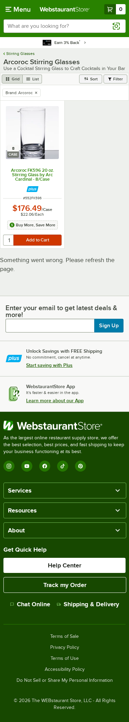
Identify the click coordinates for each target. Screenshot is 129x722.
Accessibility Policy (65, 669)
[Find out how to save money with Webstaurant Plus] (32, 189)
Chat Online (33, 604)
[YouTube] (26, 466)
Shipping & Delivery (91, 604)
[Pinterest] (80, 466)
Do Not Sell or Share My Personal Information (65, 680)
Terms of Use (65, 658)
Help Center (64, 565)
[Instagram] (8, 466)
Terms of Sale (64, 636)
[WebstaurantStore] (64, 425)
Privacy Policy (64, 647)
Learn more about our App (55, 400)
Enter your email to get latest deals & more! (61, 311)
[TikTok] (62, 466)
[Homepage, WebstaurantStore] (65, 9)
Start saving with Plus (49, 365)
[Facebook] (44, 466)
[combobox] (64, 26)
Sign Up (109, 326)
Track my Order (64, 585)
